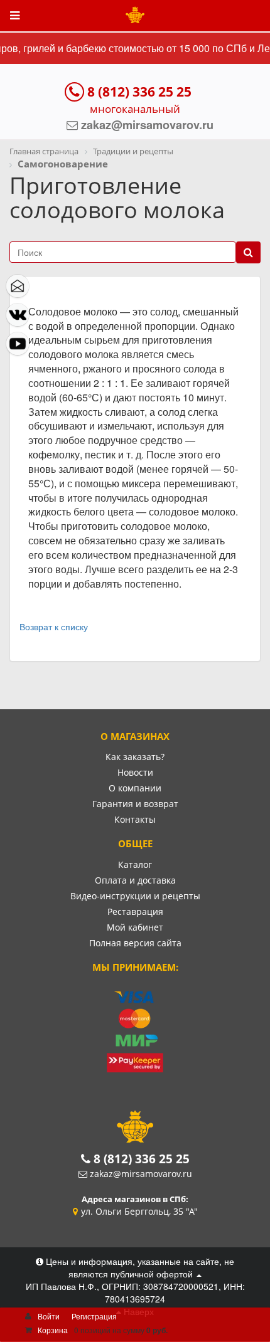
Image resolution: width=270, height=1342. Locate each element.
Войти (49, 1316)
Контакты (135, 819)
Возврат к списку (53, 626)
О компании (135, 788)
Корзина (53, 1329)
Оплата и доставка (135, 880)
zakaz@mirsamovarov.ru (141, 1174)
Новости (135, 772)
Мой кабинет (135, 927)
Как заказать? (135, 757)
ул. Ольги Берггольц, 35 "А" (139, 1211)
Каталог (135, 864)
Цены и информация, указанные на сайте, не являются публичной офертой (138, 1267)
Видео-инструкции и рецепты (135, 896)
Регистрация (94, 1316)
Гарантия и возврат (135, 804)
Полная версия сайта (135, 943)
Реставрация (135, 911)
